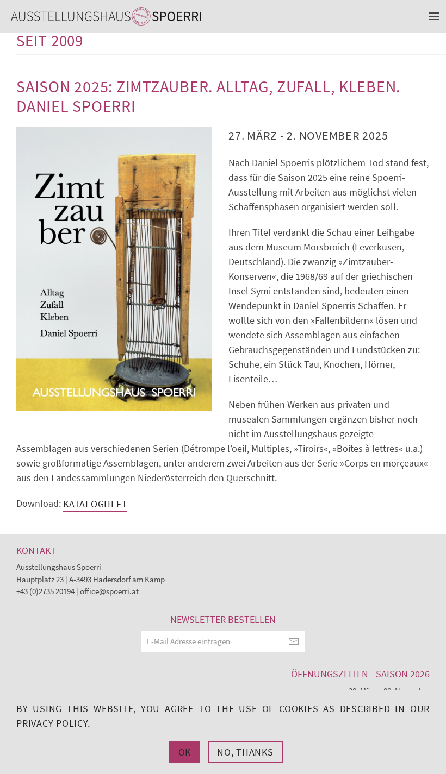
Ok (184, 752)
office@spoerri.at (109, 591)
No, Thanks (245, 752)
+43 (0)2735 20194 (45, 591)
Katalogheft (95, 504)
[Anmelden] (294, 641)
